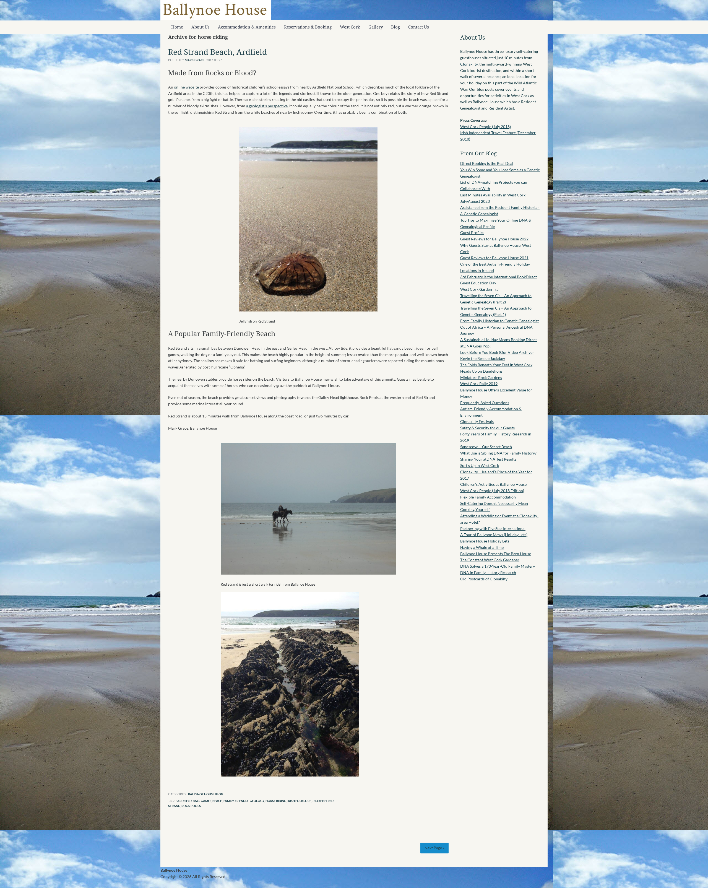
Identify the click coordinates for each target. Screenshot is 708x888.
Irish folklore (299, 801)
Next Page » (434, 847)
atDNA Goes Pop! (475, 346)
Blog (395, 27)
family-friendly (236, 801)
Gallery (375, 27)
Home (177, 27)
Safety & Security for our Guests (487, 427)
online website (186, 87)
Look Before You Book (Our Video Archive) (496, 352)
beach (217, 801)
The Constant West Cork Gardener (489, 559)
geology (257, 801)
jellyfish (319, 801)
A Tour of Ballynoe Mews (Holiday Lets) (493, 534)
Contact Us (418, 27)
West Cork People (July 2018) (485, 126)
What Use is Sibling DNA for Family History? (498, 453)
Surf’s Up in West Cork (479, 465)
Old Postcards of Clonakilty (483, 579)
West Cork (350, 27)
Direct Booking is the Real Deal (486, 163)
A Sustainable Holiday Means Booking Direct (498, 339)
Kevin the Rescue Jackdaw (482, 358)
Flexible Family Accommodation (488, 497)
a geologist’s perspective (267, 105)
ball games (202, 801)
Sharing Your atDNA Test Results (488, 459)
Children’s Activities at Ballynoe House (493, 484)
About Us (200, 27)
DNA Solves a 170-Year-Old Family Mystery (497, 566)
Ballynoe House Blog (205, 794)
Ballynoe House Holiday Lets (484, 541)
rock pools (191, 805)
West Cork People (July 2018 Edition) (492, 490)
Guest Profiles (472, 232)
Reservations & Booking (308, 27)
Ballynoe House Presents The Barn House (495, 553)
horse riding (276, 801)
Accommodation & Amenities (247, 27)
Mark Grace (194, 60)
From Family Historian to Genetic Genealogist (499, 320)
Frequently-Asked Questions (484, 402)
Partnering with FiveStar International (492, 528)
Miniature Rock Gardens (481, 377)
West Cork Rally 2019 (479, 383)
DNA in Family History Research (488, 572)
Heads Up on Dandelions (481, 371)
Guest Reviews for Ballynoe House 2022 (494, 239)
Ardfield (184, 801)
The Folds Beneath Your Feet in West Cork (496, 364)
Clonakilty (469, 64)
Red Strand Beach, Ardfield (217, 51)
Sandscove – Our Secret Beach (486, 446)
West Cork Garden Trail (480, 289)
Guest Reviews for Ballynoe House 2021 (494, 257)
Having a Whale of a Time (482, 547)
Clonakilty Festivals (477, 421)
